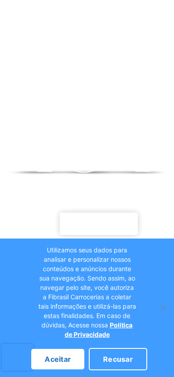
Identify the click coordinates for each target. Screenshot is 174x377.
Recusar (118, 359)
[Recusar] (162, 307)
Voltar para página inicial (99, 224)
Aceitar (58, 359)
